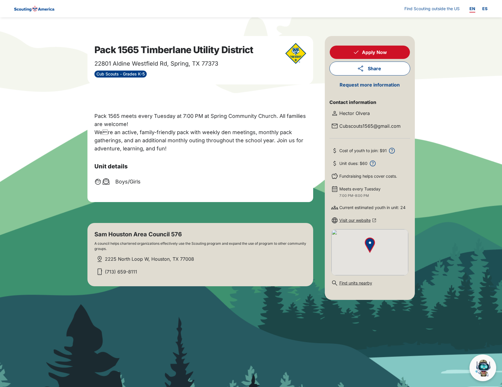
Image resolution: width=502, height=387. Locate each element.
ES (484, 8)
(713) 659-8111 (121, 272)
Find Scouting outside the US (432, 8)
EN (472, 8)
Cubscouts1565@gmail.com (370, 126)
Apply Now (374, 52)
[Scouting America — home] (34, 8)
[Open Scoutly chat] (482, 367)
